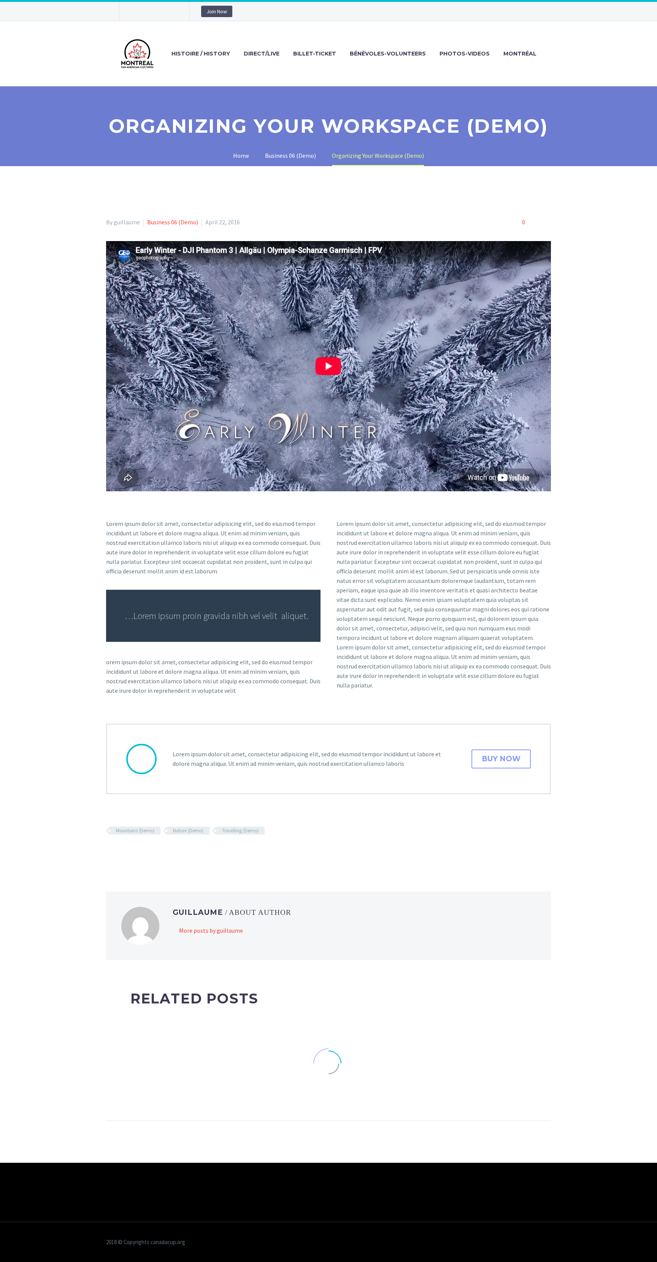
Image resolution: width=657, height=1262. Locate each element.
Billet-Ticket (314, 53)
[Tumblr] (155, 853)
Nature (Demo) (188, 830)
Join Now (216, 11)
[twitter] (148, 11)
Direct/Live (261, 53)
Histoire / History (200, 53)
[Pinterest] (144, 853)
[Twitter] (122, 853)
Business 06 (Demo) (172, 222)
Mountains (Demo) (135, 830)
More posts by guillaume (211, 930)
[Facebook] (111, 853)
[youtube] (170, 11)
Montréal (519, 53)
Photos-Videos (465, 53)
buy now (501, 758)
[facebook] (136, 11)
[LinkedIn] (166, 853)
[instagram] (159, 11)
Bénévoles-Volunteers (388, 53)
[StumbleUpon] (177, 853)
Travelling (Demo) (240, 830)
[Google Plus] (133, 853)
